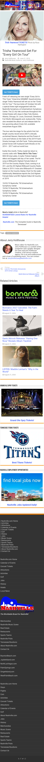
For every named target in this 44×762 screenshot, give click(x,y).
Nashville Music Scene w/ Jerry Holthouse (19, 60)
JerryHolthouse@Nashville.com (20, 258)
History (4, 534)
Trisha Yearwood (12, 233)
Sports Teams (6, 542)
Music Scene (6, 538)
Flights (3, 691)
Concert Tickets (7, 530)
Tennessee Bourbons (9, 547)
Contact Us (5, 551)
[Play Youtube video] (22, 75)
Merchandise (5, 621)
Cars (2, 694)
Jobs (3, 536)
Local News (5, 591)
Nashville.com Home (9, 521)
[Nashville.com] (22, 5)
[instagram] (25, 758)
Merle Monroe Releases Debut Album (29, 274)
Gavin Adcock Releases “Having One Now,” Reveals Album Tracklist (19, 339)
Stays (2, 687)
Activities (5, 523)
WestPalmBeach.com (8, 676)
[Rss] (19, 758)
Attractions (5, 525)
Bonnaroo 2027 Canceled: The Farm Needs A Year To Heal (19, 309)
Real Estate (4, 628)
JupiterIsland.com (7, 660)
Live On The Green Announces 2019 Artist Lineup (15, 269)
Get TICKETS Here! (11, 92)
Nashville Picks (7, 545)
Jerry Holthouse (10, 58)
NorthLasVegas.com (8, 664)
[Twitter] (23, 758)
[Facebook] (20, 758)
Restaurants (6, 540)
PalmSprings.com (7, 668)
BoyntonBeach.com (8, 656)
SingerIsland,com (7, 672)
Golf (3, 532)
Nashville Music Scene (9, 624)
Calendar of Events (8, 527)
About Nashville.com (9, 549)
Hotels (3, 587)
